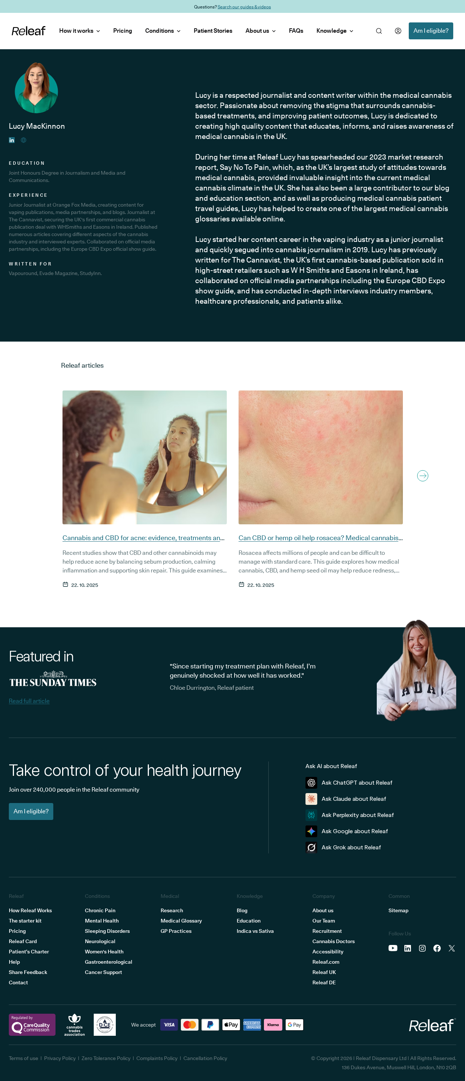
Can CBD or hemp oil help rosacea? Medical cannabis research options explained (318, 542)
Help (14, 962)
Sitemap (398, 910)
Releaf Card (23, 941)
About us (257, 30)
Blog (242, 910)
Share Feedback (28, 972)
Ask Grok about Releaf (351, 847)
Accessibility (327, 952)
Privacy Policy (60, 1058)
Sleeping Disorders (107, 931)
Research (172, 910)
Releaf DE (324, 982)
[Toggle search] (379, 30)
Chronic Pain (100, 910)
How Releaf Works (30, 910)
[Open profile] (398, 30)
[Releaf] (29, 31)
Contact (18, 982)
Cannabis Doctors (333, 941)
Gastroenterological (108, 962)
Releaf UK (324, 972)
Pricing (122, 30)
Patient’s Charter (29, 952)
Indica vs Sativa (255, 931)
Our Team (323, 921)
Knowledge (331, 30)
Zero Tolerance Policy (106, 1058)
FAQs (296, 30)
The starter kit (25, 921)
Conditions (159, 30)
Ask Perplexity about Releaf (358, 814)
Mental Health (102, 921)
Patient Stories (213, 30)
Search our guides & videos (244, 6)
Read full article (29, 701)
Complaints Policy (157, 1058)
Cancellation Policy (205, 1058)
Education (249, 921)
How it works (76, 30)
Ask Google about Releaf (355, 831)
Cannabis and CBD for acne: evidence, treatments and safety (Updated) (143, 542)
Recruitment (327, 931)
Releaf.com (325, 962)
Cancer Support (103, 972)
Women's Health (104, 952)
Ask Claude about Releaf (354, 798)
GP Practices (176, 931)
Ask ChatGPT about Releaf (357, 782)
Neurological (100, 941)
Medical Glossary (181, 921)
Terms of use (23, 1058)
